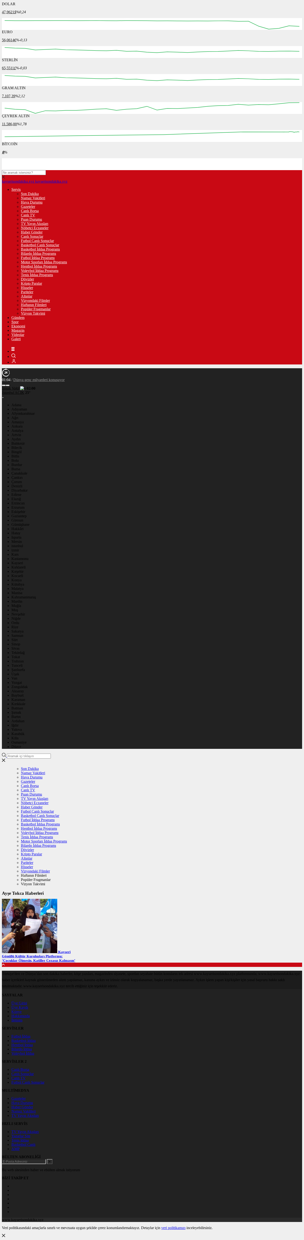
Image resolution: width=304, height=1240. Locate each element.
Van (14, 678)
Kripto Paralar (31, 283)
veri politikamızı (173, 1228)
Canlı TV (28, 215)
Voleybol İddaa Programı (39, 271)
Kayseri (17, 563)
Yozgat (16, 683)
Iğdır (15, 725)
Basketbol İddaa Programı (40, 249)
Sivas (15, 648)
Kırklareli (18, 567)
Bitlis (15, 456)
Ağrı (14, 418)
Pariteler (27, 292)
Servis (16, 189)
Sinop (15, 644)
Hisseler (27, 288)
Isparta (16, 537)
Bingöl (16, 452)
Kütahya (17, 584)
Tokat (15, 657)
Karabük (17, 734)
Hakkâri (17, 529)
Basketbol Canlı (23, 1144)
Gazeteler (28, 207)
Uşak (15, 674)
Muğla (16, 606)
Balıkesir (18, 443)
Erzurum (17, 507)
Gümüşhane (20, 524)
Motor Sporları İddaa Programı (44, 262)
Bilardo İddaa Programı (38, 254)
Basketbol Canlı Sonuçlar (40, 245)
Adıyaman (19, 409)
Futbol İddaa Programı (38, 258)
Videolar (17, 335)
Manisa (16, 593)
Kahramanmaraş (23, 597)
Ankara (17, 426)
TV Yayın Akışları (34, 224)
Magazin (17, 330)
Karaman (18, 700)
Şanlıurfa (18, 670)
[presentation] (4, 385)
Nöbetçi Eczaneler (34, 228)
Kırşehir (17, 571)
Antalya (17, 431)
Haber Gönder (32, 232)
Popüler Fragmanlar (36, 309)
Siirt (14, 640)
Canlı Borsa (30, 211)
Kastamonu (19, 559)
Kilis (15, 738)
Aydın (16, 439)
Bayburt (17, 695)
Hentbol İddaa (22, 1045)
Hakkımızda (20, 1016)
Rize (14, 627)
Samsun (17, 636)
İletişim (16, 1020)
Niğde (16, 618)
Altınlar (26, 296)
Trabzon (17, 661)
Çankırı (17, 477)
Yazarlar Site (20, 1136)
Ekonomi (18, 326)
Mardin (16, 601)
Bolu (15, 460)
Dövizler (27, 279)
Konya (16, 580)
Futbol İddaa (20, 1036)
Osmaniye (19, 742)
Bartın (16, 717)
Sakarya (17, 631)
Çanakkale (19, 473)
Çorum (16, 482)
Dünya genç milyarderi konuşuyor (39, 380)
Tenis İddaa (20, 1140)
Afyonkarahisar (23, 413)
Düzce (16, 747)
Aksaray (17, 691)
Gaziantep (19, 516)
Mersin (16, 542)
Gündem (17, 318)
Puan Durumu (31, 219)
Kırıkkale (18, 704)
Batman (17, 708)
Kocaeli (17, 576)
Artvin (16, 435)
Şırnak (16, 712)
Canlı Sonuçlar (32, 236)
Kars (15, 554)
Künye (16, 1012)
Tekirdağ (18, 653)
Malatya (17, 589)
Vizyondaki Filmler (35, 300)
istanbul (17, 546)
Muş (14, 610)
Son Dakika (30, 194)
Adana (16, 405)
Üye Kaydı (19, 1007)
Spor (15, 322)
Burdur (16, 465)
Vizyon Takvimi (33, 313)
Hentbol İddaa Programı (39, 266)
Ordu (15, 623)
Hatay (15, 533)
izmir (15, 550)
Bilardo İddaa (21, 1049)
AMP (15, 1149)
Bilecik (16, 448)
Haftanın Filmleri (34, 305)
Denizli (16, 486)
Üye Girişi (19, 1003)
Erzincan (18, 503)
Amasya (17, 422)
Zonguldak (19, 687)
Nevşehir (18, 614)
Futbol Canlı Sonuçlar (37, 241)
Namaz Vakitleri (33, 198)
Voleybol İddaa (22, 1053)
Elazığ (16, 499)
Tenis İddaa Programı (37, 275)
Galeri (16, 339)
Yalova (16, 729)
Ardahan (17, 721)
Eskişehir (18, 512)
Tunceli (17, 665)
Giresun (17, 520)
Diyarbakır (19, 490)
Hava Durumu (32, 202)
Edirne (16, 495)
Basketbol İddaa (23, 1041)
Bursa (15, 469)
